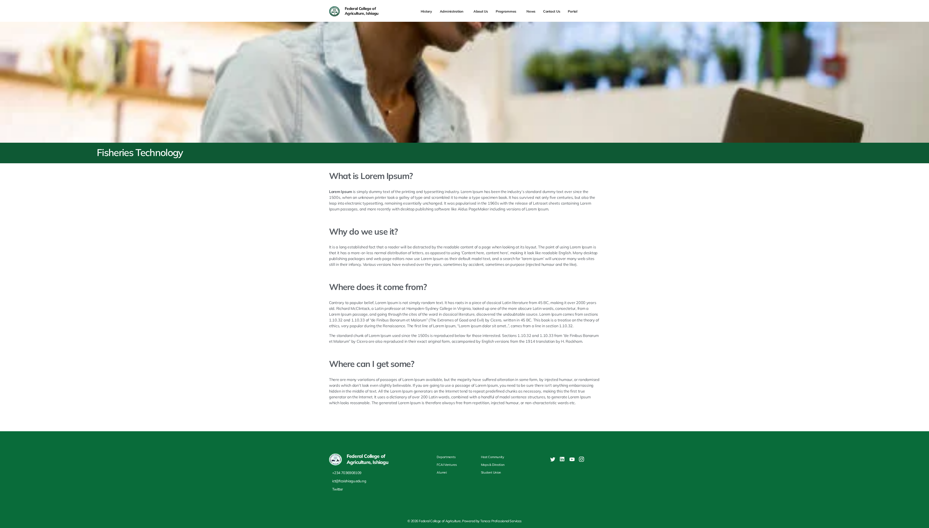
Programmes (506, 11)
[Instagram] (580, 459)
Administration (451, 11)
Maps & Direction (493, 465)
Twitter (337, 489)
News (530, 11)
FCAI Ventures (447, 465)
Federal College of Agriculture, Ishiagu (362, 11)
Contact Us (551, 11)
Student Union (491, 472)
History (426, 11)
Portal (572, 11)
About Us (480, 11)
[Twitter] (551, 459)
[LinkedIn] (561, 459)
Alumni (442, 472)
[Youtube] (571, 459)
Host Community (492, 457)
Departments (446, 457)
